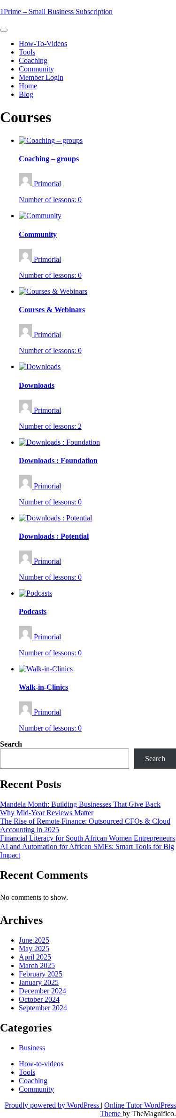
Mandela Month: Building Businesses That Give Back (80, 804)
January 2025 (39, 982)
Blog (26, 94)
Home (28, 86)
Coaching (33, 60)
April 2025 (35, 957)
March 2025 (37, 965)
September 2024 (43, 1008)
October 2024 (39, 999)
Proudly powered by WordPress (53, 1105)
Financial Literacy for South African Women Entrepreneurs (87, 838)
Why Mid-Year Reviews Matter (46, 813)
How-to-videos (43, 43)
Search (11, 744)
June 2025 (34, 940)
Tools (27, 52)
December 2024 (42, 991)
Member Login (41, 77)
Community (36, 69)
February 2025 (40, 974)
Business (32, 1048)
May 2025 (34, 949)
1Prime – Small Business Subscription (56, 12)
